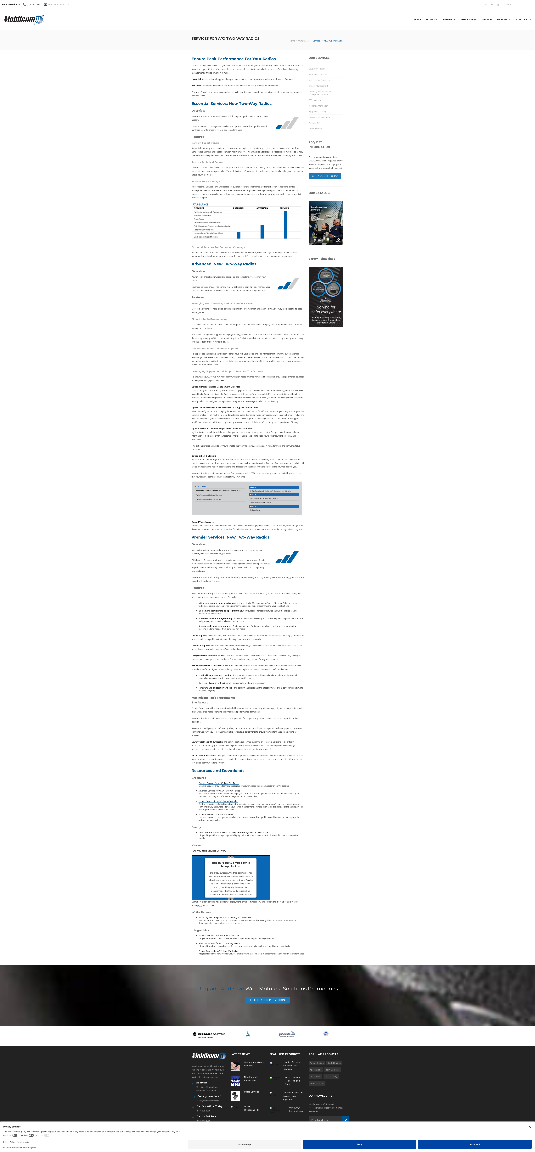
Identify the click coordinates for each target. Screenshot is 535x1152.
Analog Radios (317, 1063)
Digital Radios (334, 1063)
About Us (431, 19)
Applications (316, 1069)
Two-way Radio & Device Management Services (320, 93)
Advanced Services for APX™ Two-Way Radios (219, 790)
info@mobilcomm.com (58, 4)
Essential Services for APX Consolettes (216, 814)
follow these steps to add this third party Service (230, 880)
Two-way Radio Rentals (319, 117)
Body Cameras (332, 1069)
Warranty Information (318, 105)
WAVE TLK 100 (317, 1083)
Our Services (304, 40)
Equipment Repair (316, 68)
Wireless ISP (314, 123)
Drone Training (315, 128)
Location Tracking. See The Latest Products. (291, 1065)
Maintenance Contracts (319, 80)
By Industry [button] (504, 19)
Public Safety (469, 19)
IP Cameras (315, 1076)
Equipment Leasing (317, 111)
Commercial (449, 19)
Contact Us (523, 19)
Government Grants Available (253, 1064)
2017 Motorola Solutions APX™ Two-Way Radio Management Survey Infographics (236, 832)
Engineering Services (318, 74)
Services (487, 19)
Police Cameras (251, 1092)
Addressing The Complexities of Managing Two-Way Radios (225, 917)
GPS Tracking (331, 1076)
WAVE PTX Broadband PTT (251, 1108)
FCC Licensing (315, 100)
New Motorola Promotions (251, 1079)
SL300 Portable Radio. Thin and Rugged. (292, 1080)
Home (417, 19)
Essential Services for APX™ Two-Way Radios (219, 783)
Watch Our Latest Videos (296, 1109)
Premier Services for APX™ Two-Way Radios (218, 801)
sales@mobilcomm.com (208, 1100)
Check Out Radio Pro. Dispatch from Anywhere (293, 1096)
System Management (318, 86)
